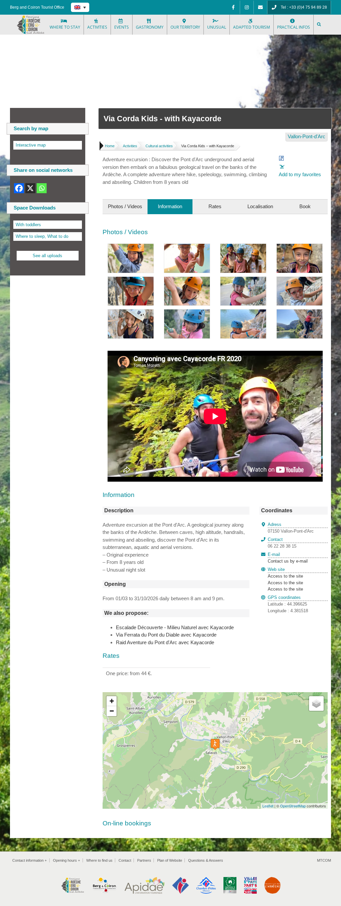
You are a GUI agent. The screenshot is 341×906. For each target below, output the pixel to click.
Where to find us (99, 860)
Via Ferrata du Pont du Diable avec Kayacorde (166, 635)
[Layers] (316, 703)
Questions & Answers (205, 860)
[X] (30, 188)
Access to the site (285, 576)
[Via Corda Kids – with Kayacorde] (131, 247)
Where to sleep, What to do (42, 236)
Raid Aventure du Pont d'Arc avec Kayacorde (165, 642)
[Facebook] (233, 7)
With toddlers (28, 224)
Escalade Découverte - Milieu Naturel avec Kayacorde (175, 627)
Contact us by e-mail (288, 558)
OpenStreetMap (293, 805)
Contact (125, 860)
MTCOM (324, 860)
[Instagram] (246, 7)
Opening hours (66, 860)
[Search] (319, 25)
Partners (144, 860)
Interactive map (31, 145)
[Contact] (260, 7)
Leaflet (267, 805)
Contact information (29, 860)
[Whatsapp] (42, 188)
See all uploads (47, 255)
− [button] (112, 711)
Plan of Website (169, 860)
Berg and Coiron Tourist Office (37, 7)
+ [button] (112, 701)
